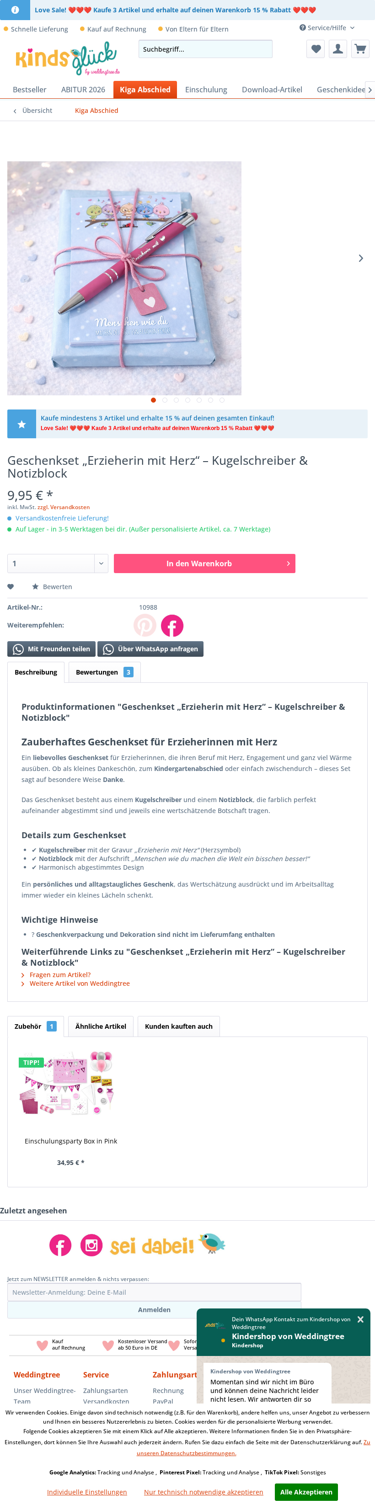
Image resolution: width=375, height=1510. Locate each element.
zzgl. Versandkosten (64, 507)
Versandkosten (106, 1401)
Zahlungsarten (105, 1390)
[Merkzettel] (315, 49)
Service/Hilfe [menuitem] (327, 27)
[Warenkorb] (360, 49)
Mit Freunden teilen (58, 648)
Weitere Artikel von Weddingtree (79, 983)
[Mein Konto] (338, 49)
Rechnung (168, 1390)
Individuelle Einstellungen (87, 1492)
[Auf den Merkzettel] (11, 586)
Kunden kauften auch (179, 1026)
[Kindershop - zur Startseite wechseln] (68, 58)
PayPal (163, 1401)
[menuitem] (368, 27)
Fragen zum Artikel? (59, 974)
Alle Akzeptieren (306, 1492)
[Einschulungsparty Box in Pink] (67, 1080)
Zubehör (34, 1026)
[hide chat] (361, 1319)
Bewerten (56, 586)
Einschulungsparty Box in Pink (71, 1141)
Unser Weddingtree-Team (45, 1396)
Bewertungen (103, 672)
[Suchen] (263, 49)
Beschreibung (36, 672)
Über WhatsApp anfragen (157, 648)
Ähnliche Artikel (100, 1026)
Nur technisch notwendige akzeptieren (203, 1492)
